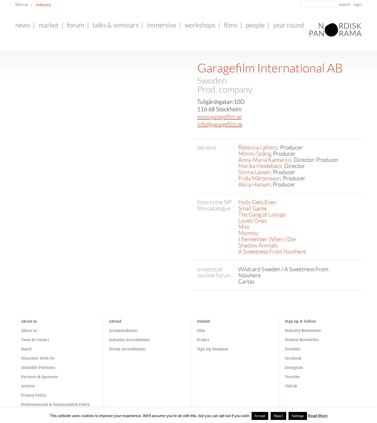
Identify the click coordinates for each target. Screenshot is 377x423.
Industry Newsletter (303, 330)
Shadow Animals (257, 245)
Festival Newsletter (302, 340)
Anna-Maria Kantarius (265, 160)
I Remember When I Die (267, 239)
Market (48, 25)
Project (203, 340)
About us (29, 330)
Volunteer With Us (37, 358)
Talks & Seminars (115, 25)
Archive (28, 386)
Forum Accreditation (127, 349)
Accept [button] (260, 416)
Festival (21, 4)
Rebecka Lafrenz (258, 147)
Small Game (252, 208)
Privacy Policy (33, 395)
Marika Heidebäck (260, 166)
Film (201, 330)
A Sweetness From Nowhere (272, 251)
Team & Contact (35, 340)
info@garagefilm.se (219, 124)
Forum (75, 25)
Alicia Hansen (254, 184)
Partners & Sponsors (39, 377)
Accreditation (138, 340)
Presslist (292, 349)
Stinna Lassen (254, 172)
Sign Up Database (212, 349)
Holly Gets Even (257, 202)
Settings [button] (298, 416)
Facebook (293, 358)
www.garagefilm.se (219, 117)
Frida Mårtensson (259, 178)
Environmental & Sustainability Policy (55, 404)
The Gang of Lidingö (262, 214)
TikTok (291, 386)
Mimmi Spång (254, 154)
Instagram (294, 367)
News (22, 25)
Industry (43, 4)
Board (26, 349)
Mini (243, 227)
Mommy (248, 233)
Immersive (161, 25)
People (255, 25)
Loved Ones (252, 221)
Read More (318, 415)
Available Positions (38, 367)
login (357, 4)
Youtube (292, 377)
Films (230, 25)
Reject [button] (278, 416)
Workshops (200, 25)
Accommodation (123, 330)
